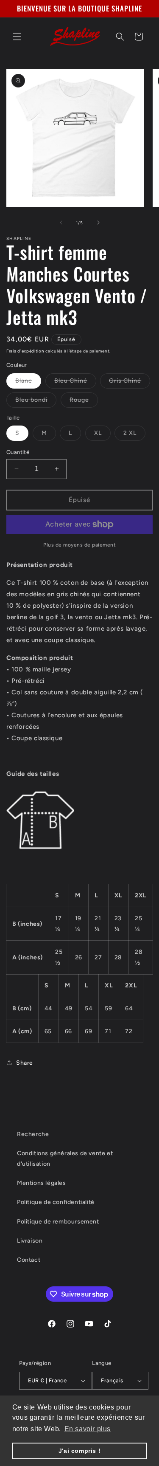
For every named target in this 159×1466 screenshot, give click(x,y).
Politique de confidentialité (56, 1202)
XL (102, 435)
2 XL (134, 435)
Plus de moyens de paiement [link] (79, 545)
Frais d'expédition (25, 351)
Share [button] (24, 1062)
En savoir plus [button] (87, 1428)
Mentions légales (41, 1183)
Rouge (84, 402)
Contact (28, 1259)
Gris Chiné (129, 383)
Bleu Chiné (75, 383)
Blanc (28, 383)
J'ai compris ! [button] (79, 1450)
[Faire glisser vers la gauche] (61, 222)
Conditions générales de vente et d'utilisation (65, 1158)
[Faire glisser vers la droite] (98, 222)
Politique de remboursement (58, 1221)
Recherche (33, 1134)
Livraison (29, 1240)
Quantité (17, 452)
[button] (17, 36)
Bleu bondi (35, 402)
